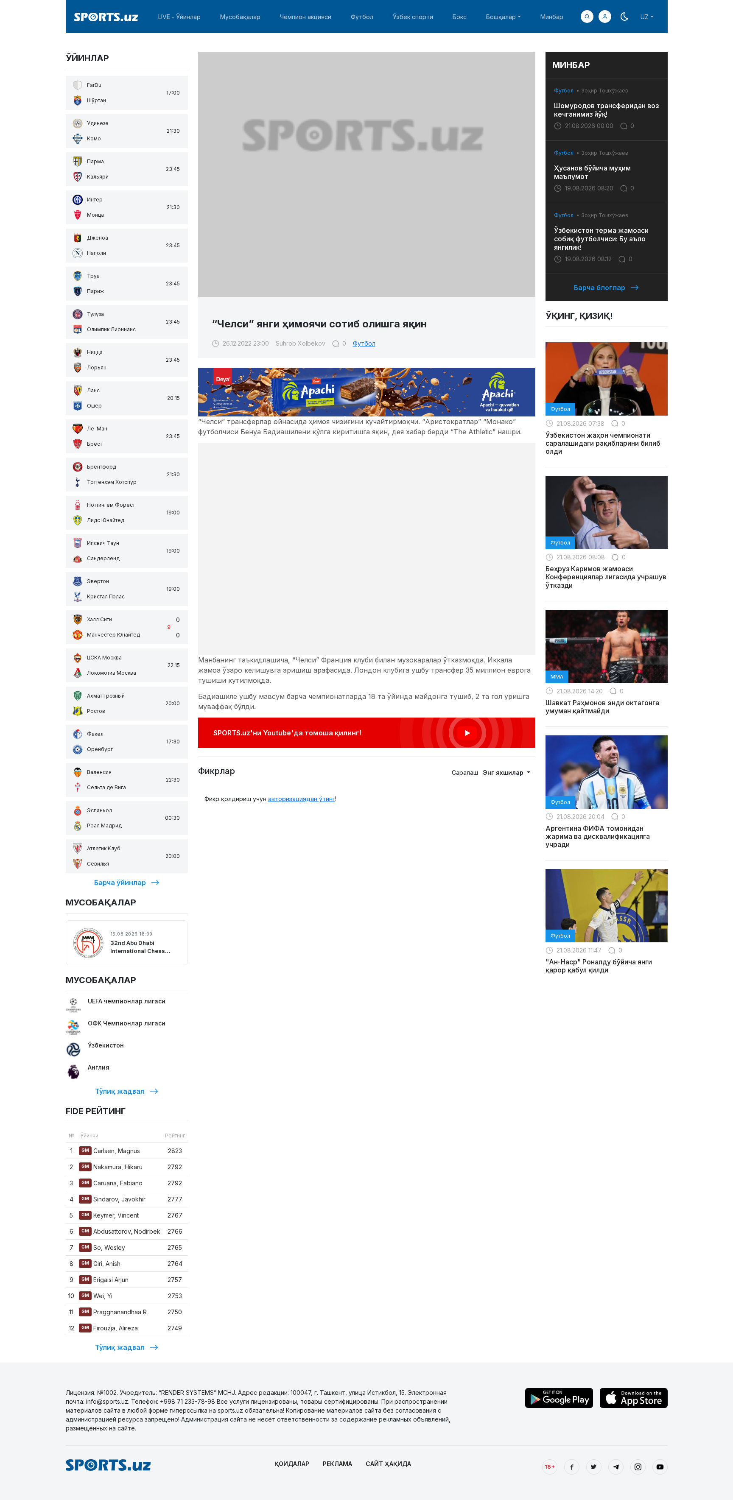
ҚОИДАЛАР (291, 1463)
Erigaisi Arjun (105, 1279)
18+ (550, 1466)
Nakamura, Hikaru (112, 1166)
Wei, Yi (96, 1295)
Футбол (362, 16)
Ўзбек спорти (413, 16)
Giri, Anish (100, 1263)
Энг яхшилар (504, 772)
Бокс (460, 16)
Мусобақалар (240, 16)
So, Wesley (103, 1247)
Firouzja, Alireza (109, 1328)
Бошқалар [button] (501, 16)
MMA (557, 676)
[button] (605, 16)
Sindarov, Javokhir (113, 1199)
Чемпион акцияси (305, 16)
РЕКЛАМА (337, 1463)
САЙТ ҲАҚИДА (388, 1463)
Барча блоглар (599, 287)
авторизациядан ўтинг (301, 798)
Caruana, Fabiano (112, 1183)
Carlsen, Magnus (110, 1150)
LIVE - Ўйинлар (179, 16)
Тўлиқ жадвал (120, 1091)
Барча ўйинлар (120, 882)
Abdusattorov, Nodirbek (120, 1231)
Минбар (551, 16)
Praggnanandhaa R (114, 1312)
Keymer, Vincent (110, 1215)
